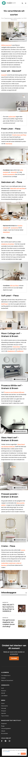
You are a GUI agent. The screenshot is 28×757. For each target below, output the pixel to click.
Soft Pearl (4, 304)
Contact (3, 678)
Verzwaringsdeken (6, 728)
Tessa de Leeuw (8, 18)
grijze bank (12, 116)
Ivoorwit (4, 75)
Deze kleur (16, 347)
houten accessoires (9, 174)
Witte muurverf (6, 45)
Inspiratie (3, 713)
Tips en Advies (5, 715)
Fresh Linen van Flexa (19, 135)
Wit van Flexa (14, 285)
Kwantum (3, 690)
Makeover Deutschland (7, 680)
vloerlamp (8, 143)
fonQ (2, 688)
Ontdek (14, 658)
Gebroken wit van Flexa (17, 188)
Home (2, 703)
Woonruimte (4, 706)
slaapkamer (11, 351)
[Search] (22, 3)
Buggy (3, 726)
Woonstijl (3, 708)
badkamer (20, 351)
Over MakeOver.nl (5, 675)
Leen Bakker (4, 695)
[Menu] (25, 3)
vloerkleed (6, 232)
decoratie (14, 172)
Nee (19, 753)
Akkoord (23, 753)
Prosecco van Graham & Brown (14, 392)
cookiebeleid (7, 751)
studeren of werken (7, 244)
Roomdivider (4, 733)
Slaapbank (4, 723)
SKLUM (3, 693)
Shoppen (3, 711)
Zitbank (3, 731)
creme (23, 550)
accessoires (14, 228)
